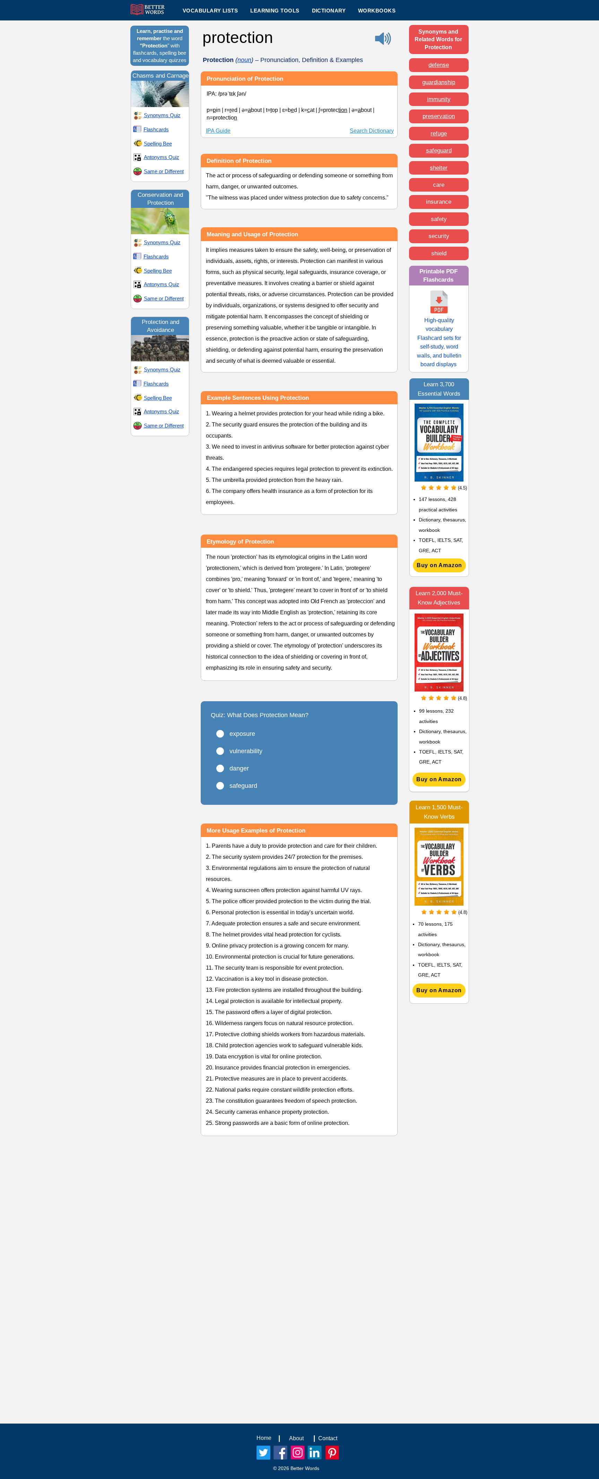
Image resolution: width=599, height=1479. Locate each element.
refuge (439, 133)
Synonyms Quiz (162, 115)
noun (244, 59)
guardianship (438, 82)
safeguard (439, 150)
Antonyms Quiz (161, 157)
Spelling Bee (158, 144)
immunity (439, 99)
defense (438, 65)
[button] (274, 10)
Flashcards (156, 129)
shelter (439, 168)
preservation (439, 116)
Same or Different (164, 171)
